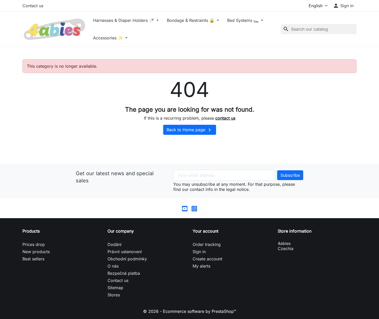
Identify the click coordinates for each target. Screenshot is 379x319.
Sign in (199, 251)
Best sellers (33, 258)
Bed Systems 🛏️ (243, 20)
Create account (207, 258)
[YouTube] (184, 208)
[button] (343, 5)
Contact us (32, 5)
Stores (114, 294)
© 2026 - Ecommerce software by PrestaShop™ (189, 311)
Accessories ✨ (108, 37)
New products (36, 251)
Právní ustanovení (125, 251)
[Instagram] (194, 208)
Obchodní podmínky (127, 258)
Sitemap (115, 287)
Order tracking (207, 244)
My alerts (201, 266)
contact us (225, 118)
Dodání (114, 244)
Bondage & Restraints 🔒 (191, 20)
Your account (205, 231)
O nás (113, 266)
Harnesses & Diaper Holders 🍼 (124, 20)
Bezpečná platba (124, 273)
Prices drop (33, 244)
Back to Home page (190, 130)
